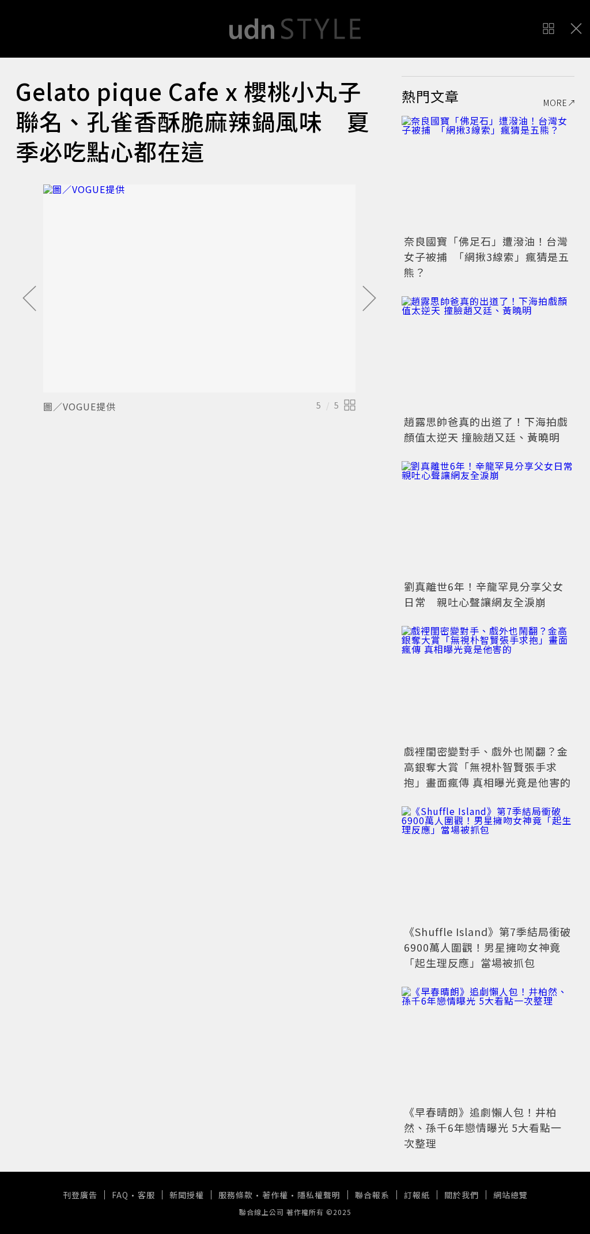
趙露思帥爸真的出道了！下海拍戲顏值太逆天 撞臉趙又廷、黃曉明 (486, 429)
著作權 (275, 1195)
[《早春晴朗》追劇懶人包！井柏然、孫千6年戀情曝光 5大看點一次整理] (488, 1044)
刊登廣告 (80, 1194)
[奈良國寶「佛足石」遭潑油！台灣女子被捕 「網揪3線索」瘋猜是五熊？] (488, 173)
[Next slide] (369, 299)
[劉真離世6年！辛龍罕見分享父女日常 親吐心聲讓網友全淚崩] (488, 518)
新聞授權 (186, 1194)
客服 (146, 1195)
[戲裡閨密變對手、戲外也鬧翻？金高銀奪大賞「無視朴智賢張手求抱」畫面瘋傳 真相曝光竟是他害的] (488, 683)
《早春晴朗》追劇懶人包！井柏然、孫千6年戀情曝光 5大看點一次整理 (483, 1127)
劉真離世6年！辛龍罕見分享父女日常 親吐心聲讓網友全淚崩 (483, 594)
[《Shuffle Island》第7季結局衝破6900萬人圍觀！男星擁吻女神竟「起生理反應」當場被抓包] (488, 864)
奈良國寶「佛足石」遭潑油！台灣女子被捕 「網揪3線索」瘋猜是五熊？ (486, 256)
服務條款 (235, 1195)
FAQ (120, 1195)
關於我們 (461, 1194)
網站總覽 (510, 1194)
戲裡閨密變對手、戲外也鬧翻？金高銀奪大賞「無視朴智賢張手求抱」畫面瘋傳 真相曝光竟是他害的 (487, 767)
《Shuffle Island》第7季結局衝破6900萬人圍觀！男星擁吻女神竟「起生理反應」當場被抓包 (487, 947)
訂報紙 (417, 1194)
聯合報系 (372, 1194)
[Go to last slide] (29, 299)
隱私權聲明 (319, 1195)
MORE (555, 103)
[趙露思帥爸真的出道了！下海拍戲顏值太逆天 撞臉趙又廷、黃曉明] (488, 354)
